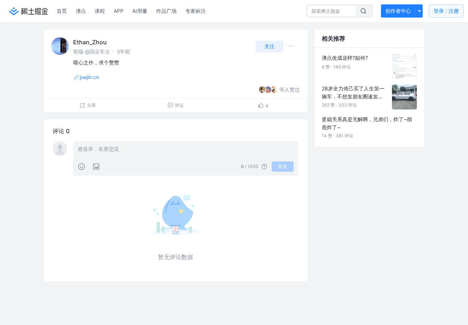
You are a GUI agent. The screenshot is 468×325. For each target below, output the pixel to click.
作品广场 (166, 11)
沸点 (81, 11)
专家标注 (195, 11)
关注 (269, 46)
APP (119, 11)
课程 (100, 11)
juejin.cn (89, 77)
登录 (446, 11)
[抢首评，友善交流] (185, 150)
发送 (282, 166)
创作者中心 (398, 11)
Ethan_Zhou (90, 42)
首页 (62, 11)
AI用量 (139, 11)
